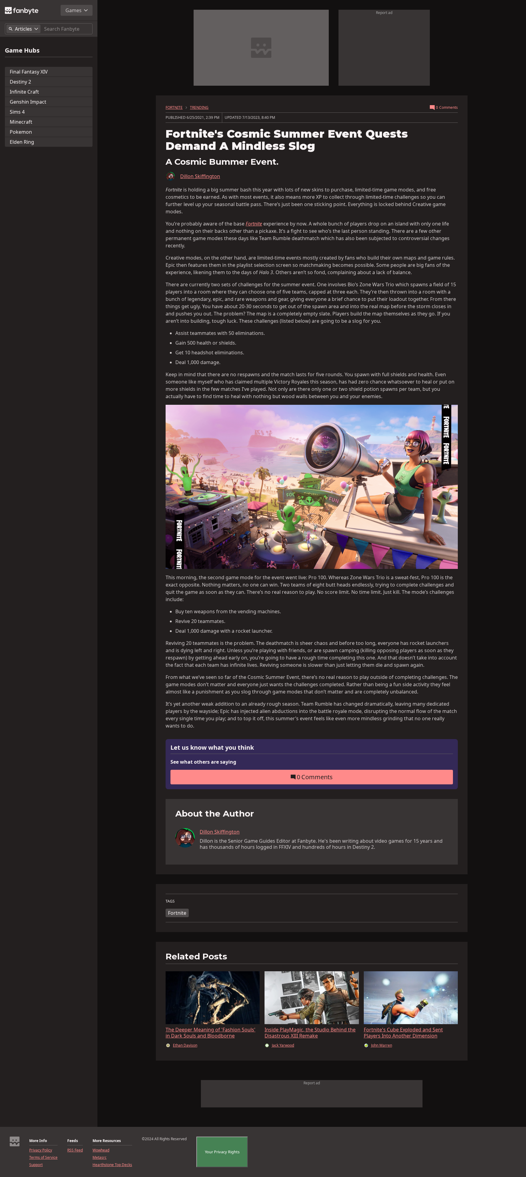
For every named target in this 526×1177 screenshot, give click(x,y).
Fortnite (177, 913)
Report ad (384, 12)
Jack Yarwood (283, 1045)
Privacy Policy (40, 1150)
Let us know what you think (212, 748)
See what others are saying (203, 762)
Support (36, 1164)
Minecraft (21, 122)
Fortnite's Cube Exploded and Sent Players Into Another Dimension (403, 1033)
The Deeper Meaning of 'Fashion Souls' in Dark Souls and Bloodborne (210, 1033)
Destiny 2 (20, 81)
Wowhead (101, 1150)
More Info (38, 1140)
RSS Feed (75, 1150)
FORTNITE (174, 107)
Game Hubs (22, 50)
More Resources (107, 1140)
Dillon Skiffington (200, 176)
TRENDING (199, 107)
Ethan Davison (185, 1045)
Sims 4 (17, 111)
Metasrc (100, 1157)
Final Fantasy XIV (29, 71)
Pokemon (21, 132)
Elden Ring (22, 142)
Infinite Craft (24, 91)
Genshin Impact (28, 101)
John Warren (381, 1045)
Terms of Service (43, 1157)
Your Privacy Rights (222, 1152)
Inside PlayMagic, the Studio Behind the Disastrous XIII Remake (310, 1033)
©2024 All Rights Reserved (164, 1139)
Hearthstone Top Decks (112, 1164)
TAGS (170, 901)
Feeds (72, 1140)
